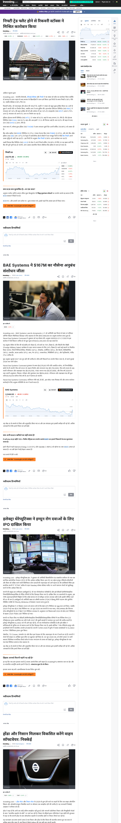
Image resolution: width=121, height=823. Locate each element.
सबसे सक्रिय (83, 129)
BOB (19, 133)
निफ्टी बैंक (83, 47)
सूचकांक (87, 21)
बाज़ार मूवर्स (84, 124)
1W (10, 162)
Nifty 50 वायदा (84, 50)
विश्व (67, 8)
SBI (12, 136)
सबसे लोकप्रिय (17, 8)
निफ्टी (41, 97)
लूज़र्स (97, 129)
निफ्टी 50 (83, 41)
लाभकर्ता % (91, 129)
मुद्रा (81, 21)
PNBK (52, 133)
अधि (26, 162)
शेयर (99, 21)
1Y (19, 162)
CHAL (14, 120)
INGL (69, 109)
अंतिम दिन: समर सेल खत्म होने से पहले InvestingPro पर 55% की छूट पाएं (95, 100)
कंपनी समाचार (79, 8)
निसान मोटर (30, 802)
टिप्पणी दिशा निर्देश (7, 246)
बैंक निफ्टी (65, 136)
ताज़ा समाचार (7, 8)
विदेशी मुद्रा (31, 8)
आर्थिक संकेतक (50, 8)
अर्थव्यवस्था (57, 8)
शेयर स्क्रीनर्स (64, 5)
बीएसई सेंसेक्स (31, 97)
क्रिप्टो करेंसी (72, 8)
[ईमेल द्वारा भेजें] (39, 217)
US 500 (83, 53)
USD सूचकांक (84, 60)
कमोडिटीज (37, 8)
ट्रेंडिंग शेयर (84, 191)
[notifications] (113, 2)
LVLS (25, 142)
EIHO (12, 123)
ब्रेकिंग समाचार (24, 8)
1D (6, 162)
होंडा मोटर (19, 802)
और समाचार (94, 116)
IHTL (27, 118)
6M (16, 162)
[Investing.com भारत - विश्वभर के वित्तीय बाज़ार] (10, 2)
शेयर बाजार (43, 8)
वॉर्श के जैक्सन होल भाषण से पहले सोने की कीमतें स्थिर (98, 83)
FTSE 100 (83, 57)
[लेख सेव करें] (63, 32)
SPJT (61, 111)
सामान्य (62, 8)
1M (13, 162)
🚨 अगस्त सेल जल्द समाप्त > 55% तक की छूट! (81, 2)
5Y (23, 162)
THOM (30, 127)
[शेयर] (58, 32)
